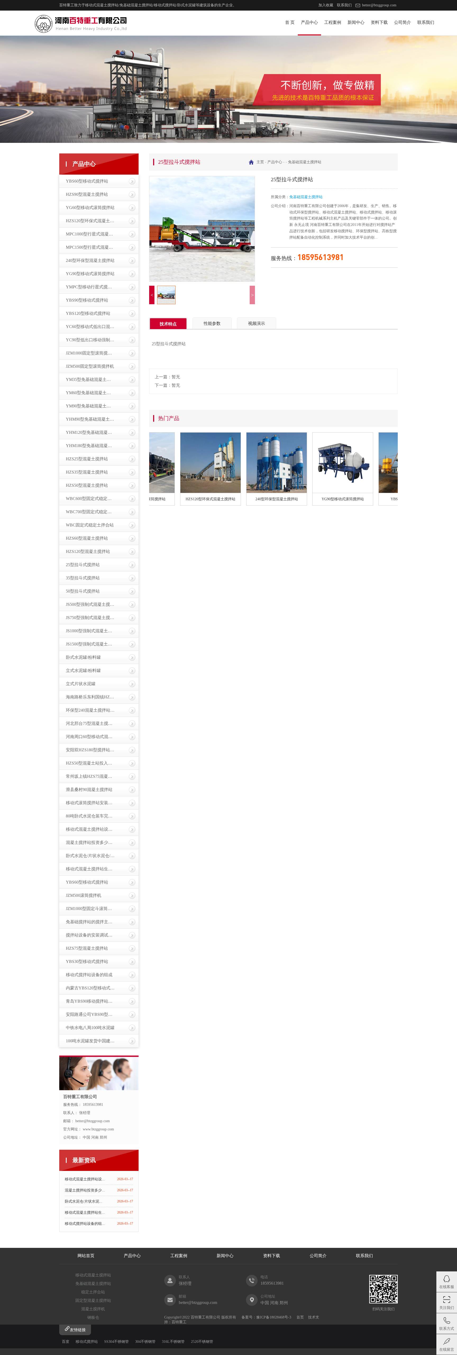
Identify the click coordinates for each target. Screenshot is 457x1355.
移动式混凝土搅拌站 (93, 1275)
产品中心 (309, 22)
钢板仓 (93, 1317)
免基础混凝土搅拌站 (304, 162)
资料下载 (379, 22)
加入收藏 (325, 5)
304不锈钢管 (145, 1342)
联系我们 (344, 5)
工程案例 (332, 22)
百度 (65, 1342)
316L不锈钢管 (173, 1342)
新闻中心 (356, 22)
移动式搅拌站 (87, 1342)
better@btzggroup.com (379, 5)
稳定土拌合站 (93, 1292)
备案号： (248, 1317)
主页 (260, 162)
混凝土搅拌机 (93, 1309)
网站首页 (85, 1255)
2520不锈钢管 (202, 1342)
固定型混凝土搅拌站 (93, 1300)
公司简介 (402, 22)
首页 (300, 1317)
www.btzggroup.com (98, 1129)
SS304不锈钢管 (116, 1342)
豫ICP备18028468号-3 (273, 1317)
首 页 (290, 22)
